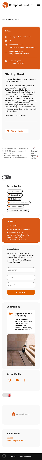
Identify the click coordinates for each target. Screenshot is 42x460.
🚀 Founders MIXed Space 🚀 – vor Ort (35, 153)
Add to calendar (17, 131)
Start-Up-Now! (18, 63)
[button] (38, 5)
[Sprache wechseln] (6, 395)
